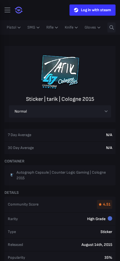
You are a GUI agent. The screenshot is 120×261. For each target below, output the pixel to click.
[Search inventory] (111, 27)
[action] (7, 10)
